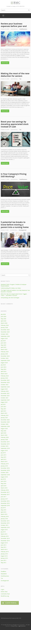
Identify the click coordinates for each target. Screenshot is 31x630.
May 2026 (3, 318)
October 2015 (4, 525)
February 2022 (5, 391)
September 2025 (5, 336)
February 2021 (5, 415)
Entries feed (4, 591)
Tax (20, 79)
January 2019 (4, 466)
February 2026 (5, 325)
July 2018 (3, 479)
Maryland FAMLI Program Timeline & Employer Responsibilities (13, 285)
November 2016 (5, 503)
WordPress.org (5, 596)
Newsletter (4, 574)
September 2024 (5, 360)
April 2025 (3, 347)
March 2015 (4, 534)
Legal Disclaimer (22, 626)
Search (29, 275)
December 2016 (5, 501)
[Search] (29, 10)
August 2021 (4, 402)
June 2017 (3, 496)
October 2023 (4, 384)
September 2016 (5, 505)
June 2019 (3, 455)
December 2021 (5, 393)
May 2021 (3, 409)
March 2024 (4, 373)
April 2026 (3, 321)
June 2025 (3, 343)
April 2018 (3, 485)
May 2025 (3, 345)
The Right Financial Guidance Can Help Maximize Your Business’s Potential (15, 291)
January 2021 (4, 417)
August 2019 (4, 450)
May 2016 (3, 510)
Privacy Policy (14, 626)
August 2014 (4, 543)
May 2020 (3, 431)
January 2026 (4, 327)
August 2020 (4, 428)
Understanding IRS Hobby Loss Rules (11, 288)
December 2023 (5, 380)
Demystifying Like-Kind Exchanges (10, 297)
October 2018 (4, 472)
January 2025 (4, 354)
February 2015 (5, 536)
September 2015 (5, 527)
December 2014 (5, 538)
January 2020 (4, 439)
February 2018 (5, 490)
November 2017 (5, 494)
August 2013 (4, 556)
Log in (2, 589)
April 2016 (3, 512)
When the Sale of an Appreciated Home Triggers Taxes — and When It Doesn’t (14, 294)
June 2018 (3, 481)
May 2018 (3, 483)
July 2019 (3, 452)
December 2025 (5, 329)
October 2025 (4, 334)
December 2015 (5, 521)
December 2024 (5, 356)
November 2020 (5, 422)
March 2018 (4, 488)
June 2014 (3, 545)
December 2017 (5, 492)
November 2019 (5, 444)
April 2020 (3, 433)
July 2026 (3, 314)
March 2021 (4, 413)
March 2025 (4, 349)
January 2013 (4, 558)
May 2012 (3, 562)
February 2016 (5, 516)
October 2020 (4, 424)
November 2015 (5, 523)
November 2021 (5, 395)
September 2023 (5, 387)
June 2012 (3, 560)
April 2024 (3, 371)
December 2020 (5, 420)
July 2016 (3, 507)
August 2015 (4, 529)
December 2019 (5, 442)
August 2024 (4, 362)
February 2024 (5, 376)
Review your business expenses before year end (14, 25)
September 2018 (5, 474)
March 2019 (4, 461)
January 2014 (4, 554)
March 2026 (4, 323)
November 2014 (5, 540)
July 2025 (3, 340)
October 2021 (4, 398)
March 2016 (4, 514)
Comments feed (5, 594)
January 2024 (4, 378)
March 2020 (4, 435)
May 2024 (3, 369)
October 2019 (4, 446)
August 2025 (4, 338)
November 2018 (5, 470)
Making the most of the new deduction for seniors (15, 74)
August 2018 (4, 477)
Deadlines (3, 571)
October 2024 (4, 358)
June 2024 (3, 367)
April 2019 (3, 459)
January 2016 (4, 518)
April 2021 (3, 411)
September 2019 (5, 448)
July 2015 (3, 532)
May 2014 (3, 547)
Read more (5, 62)
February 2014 (5, 551)
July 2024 (3, 365)
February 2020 (5, 437)
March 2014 (4, 549)
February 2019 (5, 463)
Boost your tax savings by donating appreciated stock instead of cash (14, 124)
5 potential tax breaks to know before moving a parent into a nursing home (15, 224)
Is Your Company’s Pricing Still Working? (13, 175)
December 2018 (5, 468)
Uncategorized (22, 230)
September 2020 (5, 426)
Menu (3, 15)
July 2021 (3, 404)
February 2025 (5, 351)
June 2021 (3, 406)
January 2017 (4, 499)
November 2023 (5, 382)
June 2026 (3, 316)
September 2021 (5, 400)
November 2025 (5, 332)
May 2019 (3, 457)
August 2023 (4, 389)
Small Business (23, 29)
